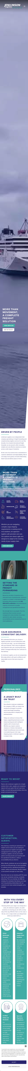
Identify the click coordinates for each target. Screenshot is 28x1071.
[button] (25, 1046)
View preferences (14, 1066)
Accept (14, 1062)
